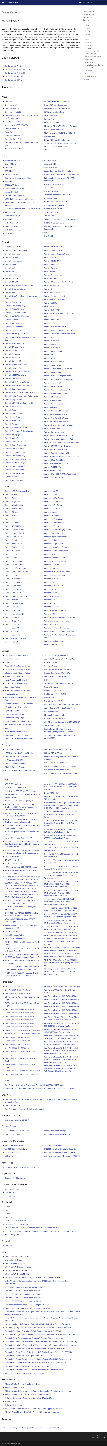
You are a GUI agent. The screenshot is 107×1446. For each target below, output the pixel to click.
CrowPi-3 (8, 1217)
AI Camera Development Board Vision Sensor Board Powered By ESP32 (31, 1398)
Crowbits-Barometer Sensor (54, 558)
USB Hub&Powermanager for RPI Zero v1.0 (20, 199)
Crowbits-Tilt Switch (12, 551)
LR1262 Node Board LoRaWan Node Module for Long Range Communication (33, 1277)
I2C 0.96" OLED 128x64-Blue (15, 788)
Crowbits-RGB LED (51, 491)
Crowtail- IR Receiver (52, 348)
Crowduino (9, 101)
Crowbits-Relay (10, 498)
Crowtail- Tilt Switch (12, 278)
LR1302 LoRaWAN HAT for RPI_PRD (18, 1270)
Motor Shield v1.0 (11, 223)
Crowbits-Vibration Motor (14, 505)
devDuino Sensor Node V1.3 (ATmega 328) (59, 1153)
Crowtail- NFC (49, 289)
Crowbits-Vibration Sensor (14, 530)
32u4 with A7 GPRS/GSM (14, 122)
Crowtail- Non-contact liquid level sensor (59, 425)
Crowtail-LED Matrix (51, 303)
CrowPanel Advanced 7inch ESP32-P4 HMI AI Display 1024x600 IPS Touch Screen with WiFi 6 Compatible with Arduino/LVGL (62, 1050)
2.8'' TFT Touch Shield (12, 175)
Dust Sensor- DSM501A (53, 691)
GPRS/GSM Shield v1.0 (13, 161)
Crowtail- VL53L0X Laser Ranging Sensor (20, 393)
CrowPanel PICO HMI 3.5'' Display (17, 1044)
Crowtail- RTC (49, 337)
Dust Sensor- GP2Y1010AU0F (55, 694)
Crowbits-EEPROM (51, 593)
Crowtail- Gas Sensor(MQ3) (54, 362)
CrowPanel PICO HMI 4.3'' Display (17, 1048)
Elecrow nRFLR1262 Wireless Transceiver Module (23, 1298)
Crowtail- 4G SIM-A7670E (53, 478)
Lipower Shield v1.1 (12, 192)
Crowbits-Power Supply (13, 617)
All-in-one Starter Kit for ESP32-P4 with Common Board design (28, 1395)
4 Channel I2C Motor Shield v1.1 (56, 184)
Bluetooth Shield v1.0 (12, 216)
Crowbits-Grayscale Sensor (54, 523)
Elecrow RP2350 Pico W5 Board (16, 1224)
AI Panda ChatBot (11, 1402)
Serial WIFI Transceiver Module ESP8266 (59, 750)
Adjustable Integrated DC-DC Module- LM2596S (62, 1156)
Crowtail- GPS (10, 292)
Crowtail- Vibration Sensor (53, 250)
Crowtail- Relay (10, 410)
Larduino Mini (49, 119)
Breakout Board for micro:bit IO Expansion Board (22, 209)
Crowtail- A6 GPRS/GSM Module (56, 464)
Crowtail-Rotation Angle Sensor (16, 365)
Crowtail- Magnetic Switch (14, 480)
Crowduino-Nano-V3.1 (13, 139)
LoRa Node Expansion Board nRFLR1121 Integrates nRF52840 (27, 1305)
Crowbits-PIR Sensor (12, 547)
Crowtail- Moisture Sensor (14, 414)
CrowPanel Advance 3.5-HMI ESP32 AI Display (61, 1003)
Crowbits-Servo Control (13, 593)
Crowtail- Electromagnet (53, 247)
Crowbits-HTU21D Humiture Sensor (57, 572)
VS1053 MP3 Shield (51, 212)
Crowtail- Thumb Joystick (14, 261)
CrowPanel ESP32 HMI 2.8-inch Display (19, 1013)
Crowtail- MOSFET (11, 438)
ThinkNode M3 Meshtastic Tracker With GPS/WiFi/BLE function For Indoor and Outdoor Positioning (41, 1342)
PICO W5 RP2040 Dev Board (15, 1221)
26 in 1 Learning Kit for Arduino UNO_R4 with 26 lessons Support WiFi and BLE (33, 1409)
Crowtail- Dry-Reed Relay (14, 327)
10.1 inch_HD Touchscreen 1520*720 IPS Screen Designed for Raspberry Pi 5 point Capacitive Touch (59, 971)
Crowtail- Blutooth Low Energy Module (58, 330)
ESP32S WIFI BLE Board (53, 753)
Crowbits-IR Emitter (12, 642)
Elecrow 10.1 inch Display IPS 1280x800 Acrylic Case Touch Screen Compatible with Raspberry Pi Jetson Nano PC (22, 844)
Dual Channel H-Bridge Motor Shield (18, 178)
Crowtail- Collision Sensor (14, 473)
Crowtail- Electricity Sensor (54, 397)
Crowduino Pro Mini (51, 122)
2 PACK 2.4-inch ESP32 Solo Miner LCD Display (22, 1030)
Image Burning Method (13, 1235)
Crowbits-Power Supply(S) (14, 614)
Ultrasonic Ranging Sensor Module (17, 673)
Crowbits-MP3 (10, 519)
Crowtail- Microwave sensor (15, 323)
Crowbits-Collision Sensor (14, 565)
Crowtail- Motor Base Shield (54, 460)
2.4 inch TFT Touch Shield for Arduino (57, 140)
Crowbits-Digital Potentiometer (55, 537)
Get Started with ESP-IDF (14, 77)
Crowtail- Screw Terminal (53, 275)
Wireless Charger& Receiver (15, 767)
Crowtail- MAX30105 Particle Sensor (57, 446)
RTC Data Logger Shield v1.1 (54, 205)
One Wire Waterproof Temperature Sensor (20, 721)
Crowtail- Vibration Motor (14, 407)
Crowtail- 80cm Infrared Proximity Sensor (59, 379)
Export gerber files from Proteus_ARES (58, 1134)
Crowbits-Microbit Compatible (55, 610)
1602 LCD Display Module (14, 935)
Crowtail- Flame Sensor (13, 442)
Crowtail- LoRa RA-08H (52, 471)
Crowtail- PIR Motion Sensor (15, 313)
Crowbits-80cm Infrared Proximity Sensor (59, 617)
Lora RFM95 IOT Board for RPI (55, 763)
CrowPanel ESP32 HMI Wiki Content (18, 993)
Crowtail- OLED (49, 358)
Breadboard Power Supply (14, 1145)
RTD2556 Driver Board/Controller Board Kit (60, 1149)
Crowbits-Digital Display (53, 596)
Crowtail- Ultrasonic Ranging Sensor (57, 376)
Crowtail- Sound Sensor (13, 254)
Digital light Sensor (12, 711)
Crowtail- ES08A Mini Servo (15, 309)
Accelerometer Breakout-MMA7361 (18, 725)
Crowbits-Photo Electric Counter (16, 572)
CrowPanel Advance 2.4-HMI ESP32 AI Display (61, 996)
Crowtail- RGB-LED (51, 355)
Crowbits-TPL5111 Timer (14, 526)
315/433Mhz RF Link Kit (14, 750)
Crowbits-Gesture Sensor (53, 586)
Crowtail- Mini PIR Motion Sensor (17, 382)
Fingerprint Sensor (11, 694)
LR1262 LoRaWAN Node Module (17, 1274)
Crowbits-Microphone (13, 579)
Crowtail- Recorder (51, 264)
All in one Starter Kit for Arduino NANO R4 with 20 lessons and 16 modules (32, 1412)
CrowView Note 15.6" (12, 1106)
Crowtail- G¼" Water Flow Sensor (56, 411)
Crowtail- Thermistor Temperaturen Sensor (59, 334)
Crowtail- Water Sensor (52, 365)
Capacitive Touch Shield (53, 209)
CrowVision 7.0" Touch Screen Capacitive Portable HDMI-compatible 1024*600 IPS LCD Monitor (40, 1089)
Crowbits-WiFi (49, 600)
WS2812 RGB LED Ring (13, 864)
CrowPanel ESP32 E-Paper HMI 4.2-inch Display (62, 986)
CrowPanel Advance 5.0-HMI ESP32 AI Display (61, 1010)
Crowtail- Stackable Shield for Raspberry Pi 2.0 (61, 457)
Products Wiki (10, 1196)
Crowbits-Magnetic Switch (14, 533)
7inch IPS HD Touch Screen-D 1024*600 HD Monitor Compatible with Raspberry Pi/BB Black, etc (62, 962)
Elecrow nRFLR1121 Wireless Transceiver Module (23, 1294)
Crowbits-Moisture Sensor (54, 641)
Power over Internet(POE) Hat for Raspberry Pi (61, 175)
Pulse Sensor (49, 698)
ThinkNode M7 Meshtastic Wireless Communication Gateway (27, 1366)
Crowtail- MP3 (49, 271)
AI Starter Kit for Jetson (13, 1405)
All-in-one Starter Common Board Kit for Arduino (22, 1384)
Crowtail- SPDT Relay (13, 357)
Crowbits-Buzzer (11, 495)
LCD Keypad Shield (51, 191)
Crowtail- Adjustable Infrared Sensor (18, 459)
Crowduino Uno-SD (12, 105)
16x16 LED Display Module (15, 938)
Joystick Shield (50, 164)
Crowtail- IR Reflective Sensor (16, 428)
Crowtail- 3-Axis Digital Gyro (15, 463)
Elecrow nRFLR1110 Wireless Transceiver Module (23, 1291)
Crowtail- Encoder (11, 424)
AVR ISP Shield (49, 216)
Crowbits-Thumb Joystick (53, 533)
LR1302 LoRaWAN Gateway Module (18, 1267)
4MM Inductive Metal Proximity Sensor (19, 691)
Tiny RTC (8, 662)
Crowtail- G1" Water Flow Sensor (56, 421)
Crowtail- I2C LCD (11, 282)
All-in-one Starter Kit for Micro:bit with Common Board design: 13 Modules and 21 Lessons (38, 1391)
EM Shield (8, 233)
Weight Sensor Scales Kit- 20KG (16, 735)
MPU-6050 (9, 728)
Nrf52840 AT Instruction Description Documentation (24, 1287)
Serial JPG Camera (51, 687)
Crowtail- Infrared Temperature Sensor (19, 285)
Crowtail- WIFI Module (52, 467)
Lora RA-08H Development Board (17, 1256)
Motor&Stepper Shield (13, 230)
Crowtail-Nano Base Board (14, 449)
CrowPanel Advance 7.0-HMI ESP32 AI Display (61, 1014)
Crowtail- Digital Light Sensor (15, 289)
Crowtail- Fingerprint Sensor (15, 452)
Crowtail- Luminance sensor (54, 432)
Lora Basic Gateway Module (15, 1263)
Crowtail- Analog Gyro (13, 435)
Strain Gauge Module (12, 687)
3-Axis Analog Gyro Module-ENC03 (17, 732)
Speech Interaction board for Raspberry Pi (59, 171)
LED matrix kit (10, 1156)
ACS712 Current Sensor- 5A (15, 676)
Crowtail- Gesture (50, 407)
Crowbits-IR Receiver (52, 502)
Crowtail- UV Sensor (12, 257)
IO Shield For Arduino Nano (54, 112)
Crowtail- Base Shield (13, 247)
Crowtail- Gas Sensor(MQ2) (15, 306)
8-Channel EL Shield (51, 198)
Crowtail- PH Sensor (51, 285)
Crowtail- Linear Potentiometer (16, 250)
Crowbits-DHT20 (50, 645)
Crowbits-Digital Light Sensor (55, 561)
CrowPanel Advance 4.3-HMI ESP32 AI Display (61, 1007)
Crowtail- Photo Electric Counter (56, 393)
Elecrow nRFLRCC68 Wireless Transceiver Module (23, 1301)
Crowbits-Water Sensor (13, 537)
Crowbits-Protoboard (12, 610)
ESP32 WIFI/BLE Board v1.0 (54, 130)
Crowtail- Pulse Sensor (13, 330)
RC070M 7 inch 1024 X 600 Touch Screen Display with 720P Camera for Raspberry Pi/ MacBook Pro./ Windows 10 (21, 807)
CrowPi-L (8, 1214)
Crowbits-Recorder (12, 523)
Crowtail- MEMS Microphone (15, 375)
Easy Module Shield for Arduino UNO (57, 108)
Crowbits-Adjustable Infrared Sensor (57, 621)
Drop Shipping (10, 1192)
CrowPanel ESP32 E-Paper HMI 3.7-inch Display (22, 1074)
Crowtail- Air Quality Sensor (15, 334)
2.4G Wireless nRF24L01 (14, 760)
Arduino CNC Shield (51, 115)
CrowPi (7, 1207)
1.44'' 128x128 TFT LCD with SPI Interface (20, 791)
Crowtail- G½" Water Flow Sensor (56, 414)
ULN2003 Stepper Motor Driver (16, 1149)
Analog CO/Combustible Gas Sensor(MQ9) (59, 659)
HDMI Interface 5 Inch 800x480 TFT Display (21, 867)
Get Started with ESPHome (14, 80)
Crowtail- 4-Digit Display (53, 383)
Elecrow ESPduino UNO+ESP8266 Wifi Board (60, 126)
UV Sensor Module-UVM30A (54, 719)
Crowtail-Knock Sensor (52, 320)
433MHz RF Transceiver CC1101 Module (20, 771)
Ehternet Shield (10, 164)
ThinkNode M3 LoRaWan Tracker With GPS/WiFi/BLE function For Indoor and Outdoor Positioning (40, 1345)
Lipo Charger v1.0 (11, 1153)
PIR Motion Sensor (12, 659)
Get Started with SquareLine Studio (17, 70)
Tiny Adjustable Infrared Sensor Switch (58, 683)
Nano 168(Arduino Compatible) (55, 105)
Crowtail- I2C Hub (50, 278)
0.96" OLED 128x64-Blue (14, 784)
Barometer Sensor (51, 666)
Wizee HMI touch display (14, 986)
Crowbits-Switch (11, 558)
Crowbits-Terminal (11, 600)
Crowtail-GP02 (49, 323)
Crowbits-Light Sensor (13, 586)
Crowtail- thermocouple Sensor (55, 404)
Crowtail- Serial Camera (52, 428)
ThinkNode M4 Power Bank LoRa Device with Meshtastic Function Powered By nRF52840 (37, 1349)
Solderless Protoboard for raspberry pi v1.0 (60, 219)
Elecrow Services (10, 1126)
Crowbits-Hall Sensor (12, 575)
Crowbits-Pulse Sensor (52, 516)
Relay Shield (9, 182)
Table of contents (89, 11)
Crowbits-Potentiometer (14, 582)
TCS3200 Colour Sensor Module (56, 655)
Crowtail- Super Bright (13, 361)
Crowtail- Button (11, 264)
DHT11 (46, 680)
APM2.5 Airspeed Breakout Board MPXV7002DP (62, 722)
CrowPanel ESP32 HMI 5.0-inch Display (19, 1023)
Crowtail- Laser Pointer (52, 372)
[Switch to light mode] (80, 2)
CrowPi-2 (8, 1210)
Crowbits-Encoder (50, 512)
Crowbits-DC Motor (12, 512)
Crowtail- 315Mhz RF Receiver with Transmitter (61, 443)
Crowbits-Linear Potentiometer (16, 596)
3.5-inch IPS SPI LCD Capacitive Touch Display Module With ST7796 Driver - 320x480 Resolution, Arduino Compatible (61, 893)
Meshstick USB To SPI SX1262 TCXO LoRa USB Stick (24, 1373)
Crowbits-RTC (49, 582)
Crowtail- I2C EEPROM (52, 261)
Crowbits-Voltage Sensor (53, 544)
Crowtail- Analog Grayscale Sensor (57, 254)
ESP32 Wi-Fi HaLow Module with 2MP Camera (61, 773)
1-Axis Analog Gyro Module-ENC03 (17, 680)
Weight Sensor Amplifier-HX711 (56, 676)
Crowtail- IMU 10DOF (52, 310)
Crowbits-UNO (49, 614)
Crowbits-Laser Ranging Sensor (56, 575)
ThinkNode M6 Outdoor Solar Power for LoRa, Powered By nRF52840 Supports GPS (35, 1363)
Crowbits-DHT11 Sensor (53, 505)
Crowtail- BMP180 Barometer (55, 327)
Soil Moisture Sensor (52, 726)
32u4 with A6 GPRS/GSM (14, 149)
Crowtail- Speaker (50, 268)
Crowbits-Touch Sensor (13, 544)
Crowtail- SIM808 (11, 320)
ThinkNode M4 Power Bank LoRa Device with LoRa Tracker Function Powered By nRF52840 (38, 1352)
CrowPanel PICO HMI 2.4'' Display (17, 1037)
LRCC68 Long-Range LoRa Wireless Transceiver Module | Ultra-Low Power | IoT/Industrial (38, 1328)
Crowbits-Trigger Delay (13, 621)
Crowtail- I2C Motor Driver (14, 347)
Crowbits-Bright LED (12, 502)
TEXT (46, 150)
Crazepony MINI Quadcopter (15, 1178)
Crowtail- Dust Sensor (13, 302)
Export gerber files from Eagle (55, 1131)
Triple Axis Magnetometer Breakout (18, 669)
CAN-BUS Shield (50, 161)
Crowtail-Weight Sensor (13, 400)
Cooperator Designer (12, 1189)
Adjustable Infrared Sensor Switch (17, 666)
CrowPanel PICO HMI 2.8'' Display (17, 1041)
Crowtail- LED (10, 268)
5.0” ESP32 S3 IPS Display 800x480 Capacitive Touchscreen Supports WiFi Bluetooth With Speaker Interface (61, 875)
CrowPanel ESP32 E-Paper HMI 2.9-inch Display (22, 1071)
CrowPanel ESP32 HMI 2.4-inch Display (19, 1009)
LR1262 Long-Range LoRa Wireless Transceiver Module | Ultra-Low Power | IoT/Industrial (38, 1324)
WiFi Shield (9, 168)
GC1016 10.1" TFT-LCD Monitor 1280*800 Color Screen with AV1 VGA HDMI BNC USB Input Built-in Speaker (62, 786)
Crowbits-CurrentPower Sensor (55, 547)
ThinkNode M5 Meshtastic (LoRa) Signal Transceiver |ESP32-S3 (28, 1356)
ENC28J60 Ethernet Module (54, 715)
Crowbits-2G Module (51, 607)
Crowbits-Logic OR (12, 628)
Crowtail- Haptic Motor (13, 368)
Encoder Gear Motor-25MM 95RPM (57, 673)
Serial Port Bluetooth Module (15, 764)
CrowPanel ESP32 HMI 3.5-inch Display (19, 1016)
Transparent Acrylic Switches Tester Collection (22, 1167)
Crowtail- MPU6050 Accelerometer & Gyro (20, 403)
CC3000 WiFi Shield (12, 185)
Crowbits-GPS (49, 603)
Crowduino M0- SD (12, 108)
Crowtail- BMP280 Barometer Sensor (18, 386)
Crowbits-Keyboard (51, 540)
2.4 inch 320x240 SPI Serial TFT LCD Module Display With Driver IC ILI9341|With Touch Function (60, 814)
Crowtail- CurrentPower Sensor (55, 299)
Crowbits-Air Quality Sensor (54, 519)
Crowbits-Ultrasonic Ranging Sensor (57, 530)
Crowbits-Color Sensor (52, 579)
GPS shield (9, 171)
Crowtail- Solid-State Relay (15, 343)
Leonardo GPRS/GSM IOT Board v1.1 (57, 101)
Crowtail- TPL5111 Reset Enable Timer (19, 372)
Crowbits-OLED (50, 589)
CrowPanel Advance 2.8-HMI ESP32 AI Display (61, 1000)
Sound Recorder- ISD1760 (54, 701)
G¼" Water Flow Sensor (52, 712)
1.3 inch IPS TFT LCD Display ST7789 (18, 838)
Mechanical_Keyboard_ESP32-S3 (17, 1120)
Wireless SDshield (11, 226)
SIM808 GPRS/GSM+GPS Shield (56, 202)
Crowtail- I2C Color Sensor (14, 470)
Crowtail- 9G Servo (11, 477)
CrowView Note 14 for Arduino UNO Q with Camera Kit (24, 1109)
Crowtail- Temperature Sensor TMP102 (58, 439)
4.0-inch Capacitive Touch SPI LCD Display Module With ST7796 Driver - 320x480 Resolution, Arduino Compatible (59, 901)
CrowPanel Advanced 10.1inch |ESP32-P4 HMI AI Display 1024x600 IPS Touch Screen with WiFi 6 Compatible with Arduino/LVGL (61, 1068)
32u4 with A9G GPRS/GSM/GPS (16, 125)
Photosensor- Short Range (14, 714)
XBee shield (48, 188)
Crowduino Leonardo (12, 136)
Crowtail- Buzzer (11, 271)
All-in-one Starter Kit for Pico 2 (16, 1388)
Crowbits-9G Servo (51, 624)
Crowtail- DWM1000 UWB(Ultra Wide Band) (60, 474)
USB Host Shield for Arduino (15, 189)
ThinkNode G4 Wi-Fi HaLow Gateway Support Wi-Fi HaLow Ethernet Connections (34, 1338)
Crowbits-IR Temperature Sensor (56, 551)
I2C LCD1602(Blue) (12, 860)
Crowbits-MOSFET (11, 516)
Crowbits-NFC (49, 554)
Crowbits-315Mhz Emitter (14, 603)
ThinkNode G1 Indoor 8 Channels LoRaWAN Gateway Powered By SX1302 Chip (33, 1331)
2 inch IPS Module (51, 793)
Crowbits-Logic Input (12, 635)
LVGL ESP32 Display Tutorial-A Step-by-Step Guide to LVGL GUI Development (30, 1428)
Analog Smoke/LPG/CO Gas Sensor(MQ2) (59, 708)
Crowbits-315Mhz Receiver (54, 498)
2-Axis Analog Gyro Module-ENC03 (17, 683)
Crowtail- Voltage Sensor (53, 400)
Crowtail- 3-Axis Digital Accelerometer (58, 369)
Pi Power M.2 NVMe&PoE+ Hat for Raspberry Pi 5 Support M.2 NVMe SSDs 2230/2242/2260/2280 (41, 1231)
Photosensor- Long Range (14, 718)
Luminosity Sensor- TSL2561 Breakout (19, 704)
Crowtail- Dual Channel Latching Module (58, 436)
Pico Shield (48, 236)
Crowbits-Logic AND (12, 624)
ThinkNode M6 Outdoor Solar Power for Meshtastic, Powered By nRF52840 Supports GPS (38, 1359)
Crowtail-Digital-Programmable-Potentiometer (22, 396)
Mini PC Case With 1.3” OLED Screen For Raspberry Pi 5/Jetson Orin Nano (32, 1228)
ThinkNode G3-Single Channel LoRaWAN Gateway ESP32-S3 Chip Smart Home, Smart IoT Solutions (41, 1335)
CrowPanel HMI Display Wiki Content (18, 990)
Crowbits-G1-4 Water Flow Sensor (56, 628)
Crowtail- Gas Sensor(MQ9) (15, 466)
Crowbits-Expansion (12, 607)
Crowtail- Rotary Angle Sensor (16, 445)
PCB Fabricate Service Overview (17, 1131)
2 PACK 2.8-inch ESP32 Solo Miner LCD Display (22, 1034)
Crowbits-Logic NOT (12, 631)
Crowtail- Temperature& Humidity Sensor (20, 431)
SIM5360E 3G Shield (51, 168)
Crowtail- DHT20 (50, 307)
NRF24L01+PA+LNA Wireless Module (19, 753)
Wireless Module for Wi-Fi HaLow (56, 770)
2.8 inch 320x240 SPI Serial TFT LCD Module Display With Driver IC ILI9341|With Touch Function (60, 823)
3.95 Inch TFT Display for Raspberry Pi (19, 801)
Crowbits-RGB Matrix (52, 568)
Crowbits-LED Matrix (52, 565)
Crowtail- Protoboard (12, 354)
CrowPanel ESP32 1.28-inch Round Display (20, 1051)
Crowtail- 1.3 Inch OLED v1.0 (54, 296)
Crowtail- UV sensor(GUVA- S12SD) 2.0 (58, 282)
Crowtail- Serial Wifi (51, 341)
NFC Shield (9, 219)
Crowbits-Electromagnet (14, 509)
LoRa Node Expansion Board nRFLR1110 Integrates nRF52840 (27, 1308)
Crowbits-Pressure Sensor (14, 589)
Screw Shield (9, 132)
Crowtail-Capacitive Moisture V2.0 (56, 453)
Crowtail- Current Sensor (53, 351)
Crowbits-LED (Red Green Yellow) (17, 491)
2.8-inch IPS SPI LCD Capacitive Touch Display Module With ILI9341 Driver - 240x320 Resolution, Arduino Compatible (61, 884)
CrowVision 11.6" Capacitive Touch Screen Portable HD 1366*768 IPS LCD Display (35, 1085)
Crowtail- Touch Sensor (13, 275)
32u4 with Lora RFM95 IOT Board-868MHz (60, 133)
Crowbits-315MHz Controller (15, 638)
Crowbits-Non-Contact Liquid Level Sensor (60, 631)
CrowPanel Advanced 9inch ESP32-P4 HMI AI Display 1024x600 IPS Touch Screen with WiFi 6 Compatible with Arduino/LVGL (62, 1059)
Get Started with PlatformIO (15, 73)
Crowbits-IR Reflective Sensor (16, 568)
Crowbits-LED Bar (50, 495)
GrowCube (8, 1246)
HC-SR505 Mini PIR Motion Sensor (17, 707)
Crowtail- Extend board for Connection (58, 390)
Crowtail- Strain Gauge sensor (16, 389)
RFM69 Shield (49, 137)
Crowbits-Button (11, 554)
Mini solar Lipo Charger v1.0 (15, 196)
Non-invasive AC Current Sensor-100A (19, 739)
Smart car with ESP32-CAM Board (17, 757)
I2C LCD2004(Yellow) (12, 857)
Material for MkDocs (14, 1443)
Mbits (46, 233)
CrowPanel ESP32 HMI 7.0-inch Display (19, 1027)
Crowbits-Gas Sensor (52, 509)
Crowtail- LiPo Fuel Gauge (14, 379)
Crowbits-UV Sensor (51, 526)
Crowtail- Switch (50, 257)
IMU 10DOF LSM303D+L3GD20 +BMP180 (59, 669)
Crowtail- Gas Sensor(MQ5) (15, 456)
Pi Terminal (9, 1055)
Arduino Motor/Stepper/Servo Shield (57, 195)
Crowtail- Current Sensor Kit (54, 386)
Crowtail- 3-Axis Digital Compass (17, 316)
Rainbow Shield (10, 212)
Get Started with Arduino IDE (15, 66)
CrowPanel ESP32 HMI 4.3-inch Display (19, 1020)
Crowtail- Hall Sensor (12, 421)
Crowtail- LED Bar (11, 350)
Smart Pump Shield (12, 129)
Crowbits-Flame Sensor (13, 561)
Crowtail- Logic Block (52, 292)
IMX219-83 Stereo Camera (54, 223)
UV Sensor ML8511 (51, 662)
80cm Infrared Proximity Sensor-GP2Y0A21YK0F (62, 705)
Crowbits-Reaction (11, 540)
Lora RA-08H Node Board (14, 1260)
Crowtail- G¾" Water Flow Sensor (56, 418)
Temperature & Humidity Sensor (16, 655)
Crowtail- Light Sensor (13, 417)
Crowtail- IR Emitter (51, 344)
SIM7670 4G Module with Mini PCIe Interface (61, 766)
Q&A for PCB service (12, 1134)
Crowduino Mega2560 (13, 112)
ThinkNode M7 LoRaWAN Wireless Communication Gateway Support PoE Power (34, 1370)
